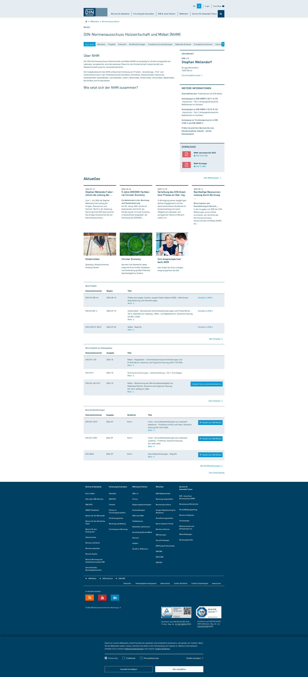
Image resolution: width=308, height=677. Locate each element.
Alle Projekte (215, 339)
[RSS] (89, 598)
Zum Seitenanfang (216, 472)
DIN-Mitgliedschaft (163, 493)
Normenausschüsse (110, 21)
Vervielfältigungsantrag (188, 509)
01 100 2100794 (180, 624)
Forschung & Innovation (143, 14)
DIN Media (92, 578)
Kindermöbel (92, 259)
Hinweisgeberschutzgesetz (146, 583)
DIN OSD (159, 562)
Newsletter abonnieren (141, 526)
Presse (135, 499)
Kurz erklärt (90, 493)
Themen (112, 504)
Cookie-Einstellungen (199, 583)
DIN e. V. (135, 493)
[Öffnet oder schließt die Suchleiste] (221, 13)
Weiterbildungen (185, 534)
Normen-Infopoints (186, 515)
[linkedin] (115, 598)
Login (207, 6)
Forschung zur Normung (118, 529)
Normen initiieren (163, 529)
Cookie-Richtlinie (162, 648)
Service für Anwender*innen (204, 14)
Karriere (135, 538)
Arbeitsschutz (90, 537)
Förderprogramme (116, 518)
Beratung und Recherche (188, 504)
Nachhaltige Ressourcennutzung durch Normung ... (207, 194)
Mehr (130, 303)
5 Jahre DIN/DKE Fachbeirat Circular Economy (136, 193)
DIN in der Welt (138, 515)
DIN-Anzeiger (161, 535)
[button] (194, 658)
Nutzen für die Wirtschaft (95, 515)
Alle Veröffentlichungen (210, 466)
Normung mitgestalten (164, 499)
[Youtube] (102, 598)
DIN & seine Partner (167, 14)
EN (194, 6)
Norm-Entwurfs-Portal (164, 523)
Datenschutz (165, 583)
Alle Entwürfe (215, 401)
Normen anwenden (92, 548)
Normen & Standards (120, 14)
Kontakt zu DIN (205, 297)
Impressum (216, 583)
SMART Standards (92, 510)
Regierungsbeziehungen (141, 504)
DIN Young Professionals (165, 546)
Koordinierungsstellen (164, 518)
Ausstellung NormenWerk (142, 532)
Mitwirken (184, 14)
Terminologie (184, 520)
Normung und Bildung (117, 523)
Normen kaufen (91, 554)
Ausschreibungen (162, 540)
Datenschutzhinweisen (134, 648)
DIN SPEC (89, 504)
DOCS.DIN (159, 557)
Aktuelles (112, 493)
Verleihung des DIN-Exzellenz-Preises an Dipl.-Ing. (172, 193)
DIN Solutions (108, 578)
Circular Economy (131, 259)
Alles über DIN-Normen (94, 499)
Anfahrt (135, 543)
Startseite (127, 583)
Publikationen (137, 521)
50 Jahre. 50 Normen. (140, 549)
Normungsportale (186, 540)
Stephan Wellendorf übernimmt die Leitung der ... (99, 193)
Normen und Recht (92, 543)
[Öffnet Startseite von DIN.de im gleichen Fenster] (95, 11)
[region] (154, 652)
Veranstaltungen (138, 510)
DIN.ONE (159, 551)
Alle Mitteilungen (211, 178)
